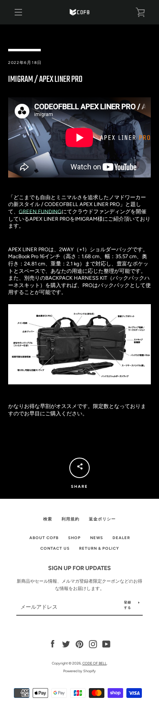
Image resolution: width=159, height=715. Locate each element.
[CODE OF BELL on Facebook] (53, 644)
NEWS (96, 537)
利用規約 (71, 519)
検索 (47, 519)
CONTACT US (55, 548)
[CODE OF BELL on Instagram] (93, 644)
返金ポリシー (102, 519)
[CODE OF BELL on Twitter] (66, 644)
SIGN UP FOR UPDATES (79, 568)
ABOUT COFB (44, 537)
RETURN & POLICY (99, 548)
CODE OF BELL (94, 663)
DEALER (121, 537)
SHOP (74, 537)
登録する (127, 605)
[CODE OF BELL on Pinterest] (79, 644)
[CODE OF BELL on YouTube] (106, 644)
